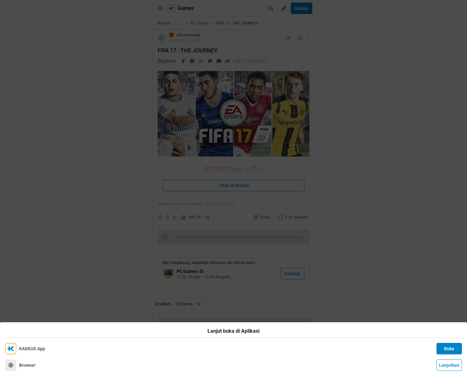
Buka (449, 348)
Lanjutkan (449, 365)
